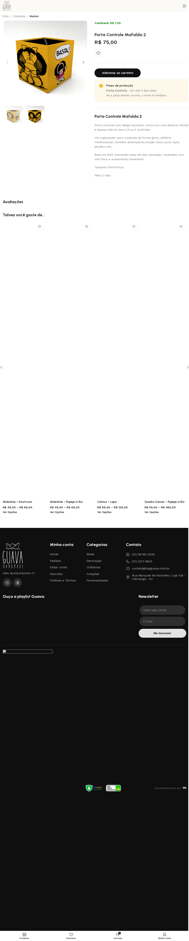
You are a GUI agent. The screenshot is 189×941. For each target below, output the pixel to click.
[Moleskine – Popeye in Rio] (71, 360)
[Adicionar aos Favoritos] (98, 53)
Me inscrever (162, 633)
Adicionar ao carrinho (117, 73)
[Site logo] (7, 5)
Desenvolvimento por (168, 788)
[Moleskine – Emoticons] (23, 360)
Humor (34, 16)
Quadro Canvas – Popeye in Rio (164, 502)
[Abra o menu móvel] (184, 6)
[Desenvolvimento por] (184, 788)
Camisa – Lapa (106, 502)
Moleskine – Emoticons (17, 502)
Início (5, 16)
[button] (7, 62)
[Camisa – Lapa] (118, 360)
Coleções (19, 16)
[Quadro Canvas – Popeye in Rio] (165, 360)
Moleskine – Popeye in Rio (66, 502)
